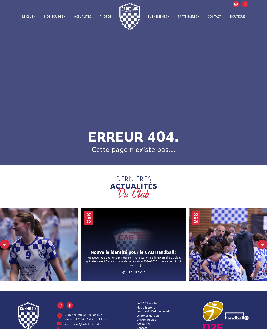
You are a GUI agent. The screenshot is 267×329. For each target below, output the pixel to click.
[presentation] (4, 244)
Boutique (237, 16)
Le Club (27, 16)
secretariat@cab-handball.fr (84, 324)
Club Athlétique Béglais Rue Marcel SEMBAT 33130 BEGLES (85, 317)
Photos (105, 16)
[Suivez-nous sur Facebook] (245, 4)
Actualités (82, 16)
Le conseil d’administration (154, 311)
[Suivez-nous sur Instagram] (236, 4)
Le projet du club (148, 316)
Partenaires (187, 16)
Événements (157, 16)
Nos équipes (53, 16)
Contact (214, 16)
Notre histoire (146, 307)
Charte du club (146, 319)
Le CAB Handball (148, 303)
